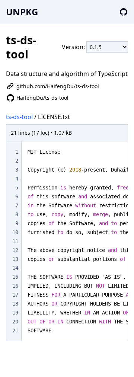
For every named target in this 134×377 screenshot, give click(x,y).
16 (15, 286)
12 (15, 250)
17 (15, 295)
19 (15, 313)
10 (15, 232)
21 (15, 330)
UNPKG (22, 12)
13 (15, 259)
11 (15, 241)
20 (15, 322)
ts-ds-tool (19, 117)
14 (15, 268)
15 (15, 277)
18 (15, 304)
